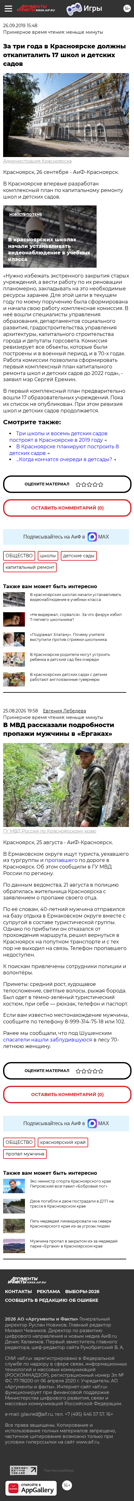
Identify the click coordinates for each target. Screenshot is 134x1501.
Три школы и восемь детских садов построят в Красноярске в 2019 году (58, 437)
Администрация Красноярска (37, 161)
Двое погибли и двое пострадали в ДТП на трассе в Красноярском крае (72, 1203)
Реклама (48, 1291)
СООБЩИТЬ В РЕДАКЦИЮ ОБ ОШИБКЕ (51, 1300)
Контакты (18, 1291)
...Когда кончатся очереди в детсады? (64, 459)
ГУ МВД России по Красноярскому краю (49, 831)
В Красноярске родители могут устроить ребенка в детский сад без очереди (70, 657)
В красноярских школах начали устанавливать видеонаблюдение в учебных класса (75, 597)
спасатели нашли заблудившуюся (47, 1040)
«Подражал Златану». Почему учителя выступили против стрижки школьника (68, 637)
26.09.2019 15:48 (20, 25)
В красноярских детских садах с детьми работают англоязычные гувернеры (68, 677)
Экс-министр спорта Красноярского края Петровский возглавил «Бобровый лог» (70, 1183)
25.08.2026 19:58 (20, 711)
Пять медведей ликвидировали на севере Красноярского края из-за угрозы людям (70, 1223)
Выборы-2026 (82, 1291)
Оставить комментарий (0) (67, 508)
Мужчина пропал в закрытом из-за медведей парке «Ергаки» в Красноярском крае (73, 1243)
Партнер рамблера (59, 1470)
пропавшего (61, 860)
